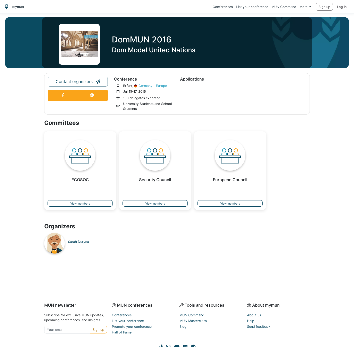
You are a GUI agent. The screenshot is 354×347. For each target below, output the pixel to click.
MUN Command (283, 7)
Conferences (223, 7)
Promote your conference (132, 326)
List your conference (252, 7)
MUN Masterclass (193, 321)
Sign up (324, 7)
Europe (161, 86)
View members (80, 203)
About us (254, 315)
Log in (342, 7)
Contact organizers (74, 81)
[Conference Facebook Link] (63, 95)
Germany (145, 86)
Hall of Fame (122, 332)
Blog (182, 326)
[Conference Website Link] (92, 95)
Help (250, 321)
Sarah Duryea (78, 242)
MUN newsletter (60, 305)
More (304, 7)
